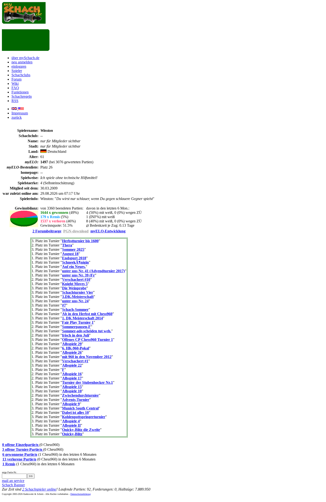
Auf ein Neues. (74, 267)
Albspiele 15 (72, 387)
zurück (16, 117)
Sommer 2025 (73, 249)
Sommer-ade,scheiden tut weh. (86, 331)
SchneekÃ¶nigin (75, 262)
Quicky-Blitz (72, 434)
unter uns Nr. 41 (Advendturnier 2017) (93, 271)
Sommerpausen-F (76, 327)
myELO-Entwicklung (108, 231)
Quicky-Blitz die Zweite (81, 430)
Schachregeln (21, 96)
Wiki (15, 84)
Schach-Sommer (75, 309)
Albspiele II (71, 425)
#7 (64, 305)
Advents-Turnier (75, 400)
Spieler (16, 71)
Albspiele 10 (72, 391)
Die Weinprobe (74, 288)
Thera (67, 245)
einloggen (18, 66)
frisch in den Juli (75, 335)
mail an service (13, 481)
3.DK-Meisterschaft (78, 297)
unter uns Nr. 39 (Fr (78, 275)
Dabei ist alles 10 (75, 412)
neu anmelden (21, 62)
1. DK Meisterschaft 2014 (82, 318)
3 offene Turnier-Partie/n (22, 449)
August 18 (70, 254)
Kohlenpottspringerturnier (83, 417)
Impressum (19, 113)
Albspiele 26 (72, 352)
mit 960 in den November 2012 (86, 357)
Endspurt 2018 (74, 258)
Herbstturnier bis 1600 (80, 241)
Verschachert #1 (75, 361)
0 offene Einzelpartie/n (20, 445)
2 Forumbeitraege (46, 231)
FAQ (15, 88)
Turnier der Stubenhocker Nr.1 (87, 382)
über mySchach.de (25, 58)
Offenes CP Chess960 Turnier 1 (87, 340)
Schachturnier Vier (77, 292)
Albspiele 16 (72, 374)
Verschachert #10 (76, 279)
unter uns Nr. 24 (75, 301)
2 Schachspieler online (39, 489)
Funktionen (20, 92)
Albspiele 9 (71, 404)
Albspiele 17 (72, 378)
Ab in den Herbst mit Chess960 (87, 314)
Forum (16, 79)
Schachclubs (20, 75)
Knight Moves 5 (75, 284)
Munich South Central (80, 408)
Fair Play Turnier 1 (78, 322)
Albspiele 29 (72, 344)
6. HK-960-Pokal (75, 348)
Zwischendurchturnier (80, 395)
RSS (14, 101)
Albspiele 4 (71, 421)
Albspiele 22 (72, 365)
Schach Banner (13, 485)
